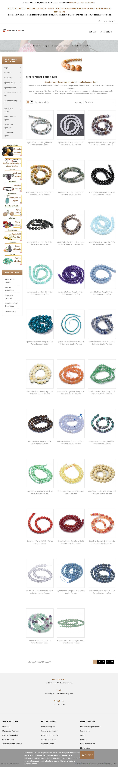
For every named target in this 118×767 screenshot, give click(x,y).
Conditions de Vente (49, 731)
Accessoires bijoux (8, 134)
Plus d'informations (67, 761)
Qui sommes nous (48, 739)
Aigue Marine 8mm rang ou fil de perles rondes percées (102, 243)
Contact (93, 32)
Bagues (7, 68)
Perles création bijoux (10, 118)
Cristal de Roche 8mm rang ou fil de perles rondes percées (39, 592)
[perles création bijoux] (12, 259)
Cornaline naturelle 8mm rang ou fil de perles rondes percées (102, 542)
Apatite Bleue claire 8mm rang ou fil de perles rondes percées (70, 343)
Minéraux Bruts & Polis (11, 94)
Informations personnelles (91, 727)
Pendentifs (8, 78)
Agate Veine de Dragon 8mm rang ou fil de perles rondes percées (70, 243)
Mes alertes (85, 748)
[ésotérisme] (12, 235)
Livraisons (6, 727)
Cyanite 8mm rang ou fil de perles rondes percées (71, 592)
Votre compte (87, 721)
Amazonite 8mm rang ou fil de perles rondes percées (39, 293)
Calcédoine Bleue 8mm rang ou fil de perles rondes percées (70, 442)
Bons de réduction (87, 744)
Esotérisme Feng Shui (10, 102)
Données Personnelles (50, 735)
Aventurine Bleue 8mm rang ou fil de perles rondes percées (101, 343)
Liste (31, 102)
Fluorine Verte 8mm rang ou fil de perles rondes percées (70, 641)
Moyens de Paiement (10, 731)
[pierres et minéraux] (12, 223)
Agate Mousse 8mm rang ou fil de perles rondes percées (70, 193)
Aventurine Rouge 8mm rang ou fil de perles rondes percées (70, 392)
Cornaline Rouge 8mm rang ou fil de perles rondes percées (71, 542)
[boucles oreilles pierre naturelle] (12, 211)
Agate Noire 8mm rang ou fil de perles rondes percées (102, 193)
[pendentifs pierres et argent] (12, 199)
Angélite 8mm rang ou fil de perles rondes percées (101, 293)
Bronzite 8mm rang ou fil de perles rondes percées (39, 442)
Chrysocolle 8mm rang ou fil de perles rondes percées (102, 442)
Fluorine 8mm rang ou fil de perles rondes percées (39, 641)
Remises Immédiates (10, 735)
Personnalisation (30, 764)
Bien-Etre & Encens (8, 110)
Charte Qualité (10, 311)
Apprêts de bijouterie (8, 126)
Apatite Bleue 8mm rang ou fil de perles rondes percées (39, 343)
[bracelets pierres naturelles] (12, 186)
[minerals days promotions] (12, 150)
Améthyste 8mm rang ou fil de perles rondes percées (70, 293)
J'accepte (87, 755)
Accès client (106, 32)
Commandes (85, 731)
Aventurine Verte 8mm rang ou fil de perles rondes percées (101, 392)
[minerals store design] (12, 162)
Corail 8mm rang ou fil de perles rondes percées (40, 542)
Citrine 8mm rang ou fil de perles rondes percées (71, 492)
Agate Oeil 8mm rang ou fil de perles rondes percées (39, 243)
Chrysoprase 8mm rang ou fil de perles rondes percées (40, 492)
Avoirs (82, 735)
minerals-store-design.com (82, 2)
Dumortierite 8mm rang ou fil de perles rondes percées (102, 592)
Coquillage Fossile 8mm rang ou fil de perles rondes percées (102, 492)
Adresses (83, 739)
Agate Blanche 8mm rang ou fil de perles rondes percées (70, 143)
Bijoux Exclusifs (10, 88)
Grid (28, 102)
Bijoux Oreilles (9, 83)
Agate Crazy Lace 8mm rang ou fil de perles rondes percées (39, 193)
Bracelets (7, 73)
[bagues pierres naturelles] (12, 174)
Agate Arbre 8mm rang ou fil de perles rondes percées (40, 143)
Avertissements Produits (12, 744)
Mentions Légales (48, 727)
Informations (12, 272)
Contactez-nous (47, 744)
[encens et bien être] (12, 247)
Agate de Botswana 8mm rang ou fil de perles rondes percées (102, 143)
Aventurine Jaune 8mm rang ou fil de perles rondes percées (39, 392)
